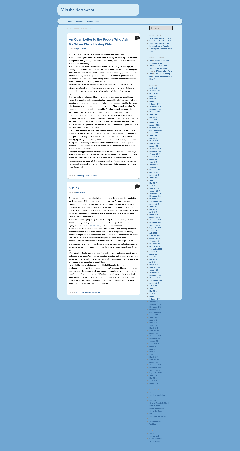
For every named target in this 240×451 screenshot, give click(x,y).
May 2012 (153, 322)
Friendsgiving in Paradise (160, 46)
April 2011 (153, 354)
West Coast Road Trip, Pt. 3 (160, 38)
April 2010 (153, 380)
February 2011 (155, 359)
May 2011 (153, 351)
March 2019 (154, 141)
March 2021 (154, 101)
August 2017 (154, 175)
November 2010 (155, 367)
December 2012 (155, 304)
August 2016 (154, 204)
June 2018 (153, 162)
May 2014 (153, 259)
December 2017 (155, 167)
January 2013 (155, 301)
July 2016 (153, 206)
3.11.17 (74, 188)
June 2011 (153, 349)
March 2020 (154, 122)
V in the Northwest (77, 9)
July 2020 (153, 114)
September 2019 (156, 130)
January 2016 (155, 217)
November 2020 (155, 109)
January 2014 (155, 270)
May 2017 (153, 183)
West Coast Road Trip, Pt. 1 (160, 43)
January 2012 (155, 333)
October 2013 (155, 278)
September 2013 (156, 280)
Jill (151, 60)
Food (152, 397)
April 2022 (153, 88)
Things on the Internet (158, 416)
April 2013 (153, 293)
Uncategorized (155, 421)
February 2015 (155, 235)
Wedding (87, 292)
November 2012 (155, 307)
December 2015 (155, 220)
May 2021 (153, 98)
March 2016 (154, 214)
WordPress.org (155, 441)
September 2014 (156, 249)
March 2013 (154, 296)
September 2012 (156, 312)
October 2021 (155, 93)
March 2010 (154, 383)
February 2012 (155, 330)
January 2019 (155, 146)
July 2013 (153, 286)
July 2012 (153, 317)
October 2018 (155, 154)
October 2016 (155, 198)
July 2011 (153, 346)
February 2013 (155, 299)
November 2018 (155, 151)
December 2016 (155, 193)
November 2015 (155, 222)
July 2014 (153, 254)
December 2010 (155, 365)
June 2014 (153, 257)
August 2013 (154, 283)
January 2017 (155, 191)
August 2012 (154, 315)
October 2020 (155, 112)
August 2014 (154, 251)
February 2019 (155, 143)
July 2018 (153, 159)
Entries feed (154, 436)
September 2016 (156, 201)
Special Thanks (93, 21)
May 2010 (153, 378)
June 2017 (153, 180)
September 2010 (156, 373)
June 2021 (153, 96)
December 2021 (155, 90)
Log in (152, 433)
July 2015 (153, 233)
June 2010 (153, 375)
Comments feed (156, 438)
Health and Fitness (157, 408)
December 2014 (155, 241)
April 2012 (153, 325)
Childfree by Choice (83, 175)
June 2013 (153, 288)
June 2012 (153, 320)
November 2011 (155, 338)
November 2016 (155, 196)
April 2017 (153, 185)
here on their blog (93, 225)
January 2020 (155, 125)
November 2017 (155, 170)
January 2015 (155, 238)
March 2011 (154, 357)
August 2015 (154, 230)
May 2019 (153, 138)
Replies (94, 175)
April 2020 (153, 120)
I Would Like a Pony (164, 71)
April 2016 (153, 212)
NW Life (153, 413)
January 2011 (155, 362)
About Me (80, 21)
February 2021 (155, 104)
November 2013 (155, 275)
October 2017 (155, 172)
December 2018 (155, 148)
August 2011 (154, 343)
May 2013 (153, 291)
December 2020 (155, 106)
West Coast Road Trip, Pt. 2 (160, 41)
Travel (81, 292)
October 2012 (155, 309)
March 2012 (154, 328)
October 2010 (155, 370)
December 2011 (155, 336)
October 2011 (155, 341)
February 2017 (155, 188)
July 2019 (153, 135)
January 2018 (155, 164)
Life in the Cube (156, 411)
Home (70, 21)
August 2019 (154, 133)
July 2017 (153, 177)
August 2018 (154, 156)
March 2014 (154, 264)
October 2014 (155, 246)
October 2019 (155, 127)
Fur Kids (153, 400)
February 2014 (155, 267)
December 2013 (155, 272)
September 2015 (156, 228)
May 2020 (153, 117)
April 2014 (153, 262)
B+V (77, 292)
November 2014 (155, 243)
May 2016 (153, 209)
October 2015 (155, 225)
